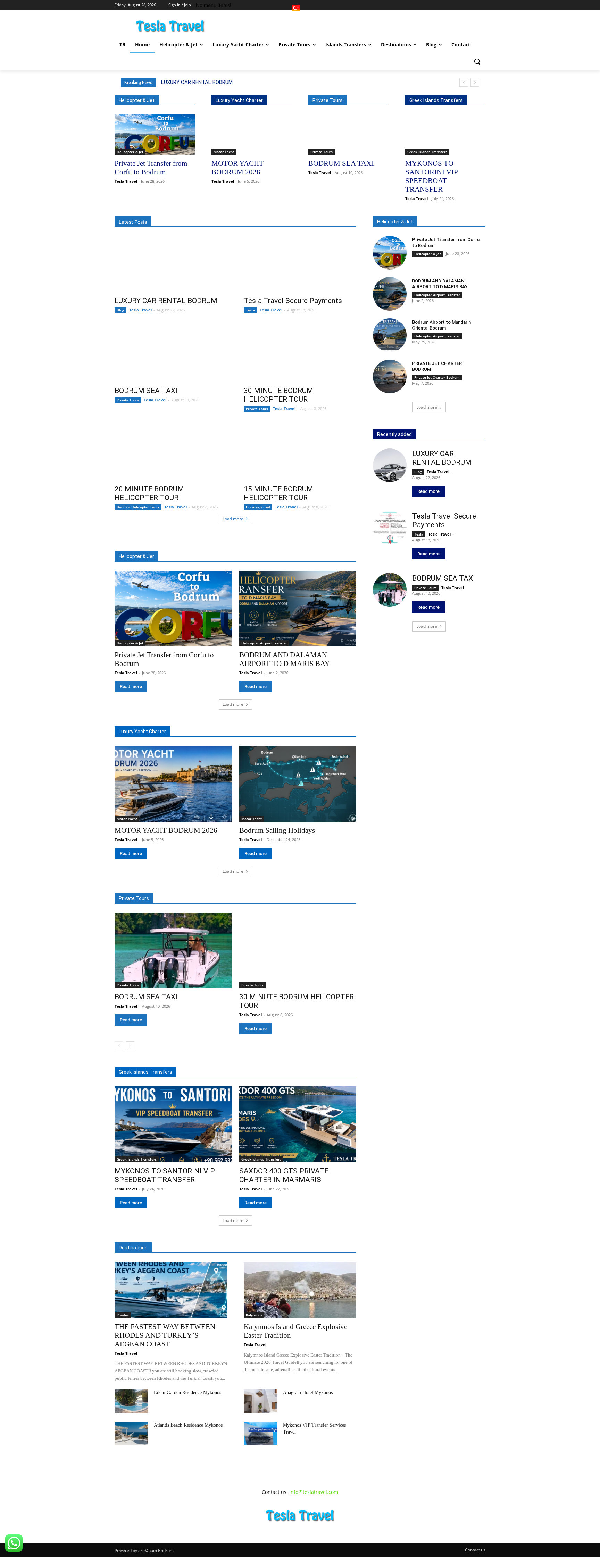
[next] (474, 82)
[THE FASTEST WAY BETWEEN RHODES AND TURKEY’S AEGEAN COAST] (171, 1290)
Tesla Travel (126, 181)
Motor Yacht (224, 151)
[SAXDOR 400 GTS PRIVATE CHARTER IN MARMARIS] (297, 1124)
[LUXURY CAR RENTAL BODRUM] (171, 264)
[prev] (463, 82)
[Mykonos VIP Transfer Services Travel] (260, 1433)
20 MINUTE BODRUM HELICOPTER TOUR (149, 493)
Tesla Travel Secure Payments (293, 301)
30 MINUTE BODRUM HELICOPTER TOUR (278, 394)
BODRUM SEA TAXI (341, 163)
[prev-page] (119, 1045)
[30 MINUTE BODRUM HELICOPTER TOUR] (300, 354)
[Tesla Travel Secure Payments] (300, 264)
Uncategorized (258, 507)
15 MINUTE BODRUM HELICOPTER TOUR (278, 493)
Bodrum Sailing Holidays (277, 830)
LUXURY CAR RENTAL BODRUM (197, 82)
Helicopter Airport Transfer (264, 643)
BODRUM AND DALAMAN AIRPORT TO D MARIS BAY (440, 283)
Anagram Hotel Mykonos (308, 1392)
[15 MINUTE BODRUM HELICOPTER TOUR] (300, 452)
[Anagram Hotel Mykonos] (260, 1401)
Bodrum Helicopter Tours (138, 507)
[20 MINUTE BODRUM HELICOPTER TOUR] (171, 452)
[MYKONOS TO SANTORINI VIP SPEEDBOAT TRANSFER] (445, 134)
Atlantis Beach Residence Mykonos (188, 1425)
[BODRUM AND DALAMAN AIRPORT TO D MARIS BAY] (297, 609)
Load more (233, 519)
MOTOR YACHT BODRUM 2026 (166, 830)
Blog (120, 310)
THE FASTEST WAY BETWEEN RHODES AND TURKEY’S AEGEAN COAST (165, 1335)
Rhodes (123, 1314)
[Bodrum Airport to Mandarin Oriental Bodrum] (390, 335)
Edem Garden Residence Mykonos (187, 1392)
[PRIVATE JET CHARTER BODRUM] (390, 376)
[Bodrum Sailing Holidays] (297, 784)
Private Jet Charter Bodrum (437, 377)
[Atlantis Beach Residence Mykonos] (131, 1433)
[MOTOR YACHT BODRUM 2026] (251, 134)
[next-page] (130, 1045)
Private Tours (321, 151)
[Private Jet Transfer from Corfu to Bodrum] (155, 134)
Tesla (250, 310)
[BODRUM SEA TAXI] (348, 134)
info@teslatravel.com (313, 1492)
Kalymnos (254, 1314)
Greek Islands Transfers (427, 151)
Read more (131, 686)
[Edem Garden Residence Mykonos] (131, 1401)
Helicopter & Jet (130, 151)
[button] (477, 61)
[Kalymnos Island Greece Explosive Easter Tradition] (300, 1290)
